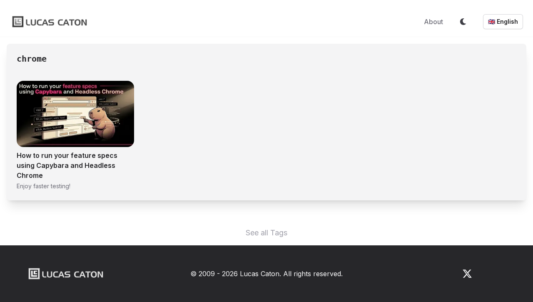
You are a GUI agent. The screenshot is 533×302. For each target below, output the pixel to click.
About (433, 21)
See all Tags (266, 232)
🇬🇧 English (503, 21)
